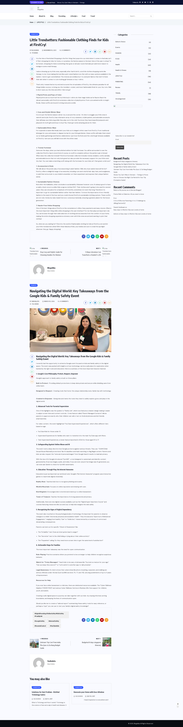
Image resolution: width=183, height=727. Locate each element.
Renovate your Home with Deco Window (89, 692)
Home (32, 16)
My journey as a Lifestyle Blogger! (130, 190)
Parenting (62, 16)
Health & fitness (133, 70)
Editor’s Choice (133, 42)
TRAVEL (133, 93)
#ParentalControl (40, 626)
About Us (42, 16)
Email (117, 139)
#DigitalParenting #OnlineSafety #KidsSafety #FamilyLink (49, 615)
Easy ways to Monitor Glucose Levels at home (129, 210)
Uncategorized (133, 99)
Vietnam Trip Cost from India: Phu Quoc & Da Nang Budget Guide (133, 171)
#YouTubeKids (54, 626)
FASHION (133, 53)
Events (133, 47)
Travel (92, 16)
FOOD (133, 59)
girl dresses (69, 79)
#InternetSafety (54, 621)
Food (83, 16)
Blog (51, 16)
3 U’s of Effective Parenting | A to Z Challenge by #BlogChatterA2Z (129, 202)
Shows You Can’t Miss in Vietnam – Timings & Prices (131, 175)
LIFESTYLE (40, 22)
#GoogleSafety (39, 621)
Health (133, 65)
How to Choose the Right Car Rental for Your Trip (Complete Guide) (130, 179)
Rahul (115, 190)
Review (133, 87)
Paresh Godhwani (119, 207)
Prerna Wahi (117, 194)
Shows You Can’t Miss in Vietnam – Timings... (71, 2)
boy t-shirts (79, 79)
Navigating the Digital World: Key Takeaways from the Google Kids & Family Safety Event (131, 165)
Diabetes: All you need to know (134, 194)
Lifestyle (74, 16)
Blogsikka (37, 699)
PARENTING (133, 82)
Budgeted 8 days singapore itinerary (126, 161)
